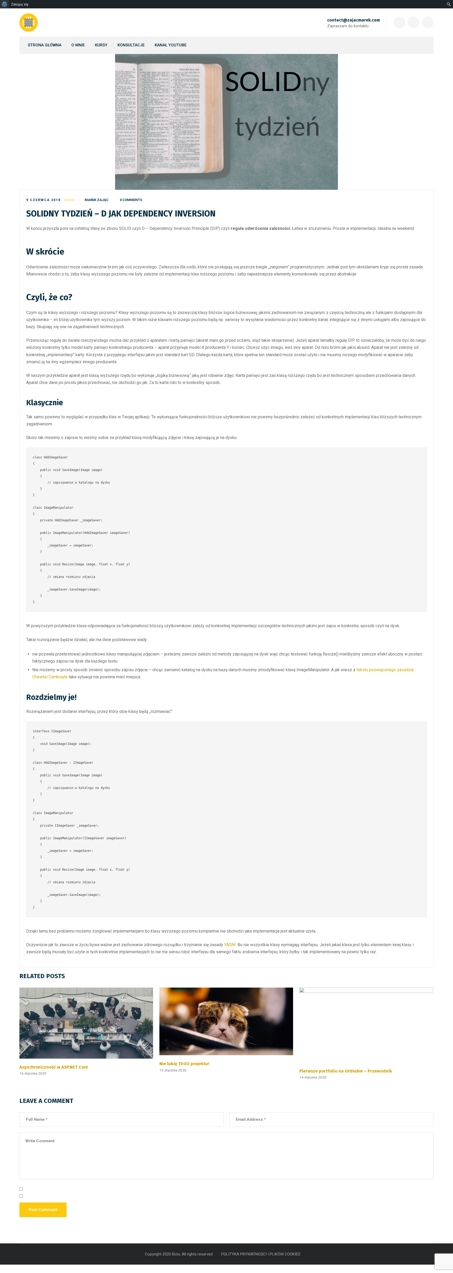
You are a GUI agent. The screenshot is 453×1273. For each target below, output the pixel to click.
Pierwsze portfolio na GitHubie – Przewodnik (345, 1071)
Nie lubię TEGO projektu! (184, 1063)
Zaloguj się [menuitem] (20, 4)
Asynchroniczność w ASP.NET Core (53, 1067)
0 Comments (131, 200)
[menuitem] (4, 4)
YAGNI (230, 944)
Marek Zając (97, 200)
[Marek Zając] (28, 22)
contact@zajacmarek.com (353, 20)
